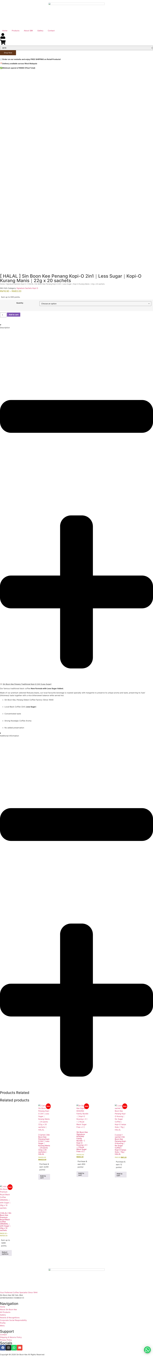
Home (4, 30)
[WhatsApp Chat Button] (147, 1349)
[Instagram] (8, 1347)
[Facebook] (3, 1347)
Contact (51, 30)
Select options (5, 1253)
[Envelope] (19, 1347)
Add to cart (13, 314)
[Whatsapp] (14, 1347)
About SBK (28, 30)
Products (15, 30)
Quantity (19, 303)
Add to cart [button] (43, 1177)
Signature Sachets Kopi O (16, 284)
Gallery (40, 30)
